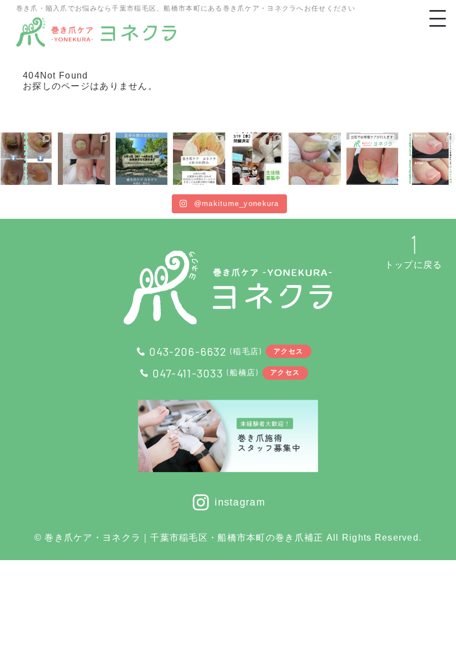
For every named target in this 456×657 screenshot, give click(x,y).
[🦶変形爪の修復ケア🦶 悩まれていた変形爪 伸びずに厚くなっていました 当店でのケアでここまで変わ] (84, 159)
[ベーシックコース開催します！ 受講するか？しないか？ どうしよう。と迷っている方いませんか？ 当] (257, 159)
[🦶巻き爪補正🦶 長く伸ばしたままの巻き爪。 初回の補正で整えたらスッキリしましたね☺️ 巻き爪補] (315, 159)
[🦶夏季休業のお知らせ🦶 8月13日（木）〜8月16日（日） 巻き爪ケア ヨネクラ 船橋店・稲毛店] (142, 159)
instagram (240, 502)
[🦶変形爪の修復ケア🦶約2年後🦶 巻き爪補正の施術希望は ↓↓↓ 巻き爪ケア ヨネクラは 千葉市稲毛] (372, 159)
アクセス (288, 351)
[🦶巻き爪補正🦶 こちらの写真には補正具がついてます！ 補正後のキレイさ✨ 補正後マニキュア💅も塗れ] (430, 159)
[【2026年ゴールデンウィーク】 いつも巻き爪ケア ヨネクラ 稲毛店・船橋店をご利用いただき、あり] (199, 159)
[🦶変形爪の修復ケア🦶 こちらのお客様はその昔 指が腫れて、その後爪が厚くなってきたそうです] (26, 159)
